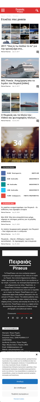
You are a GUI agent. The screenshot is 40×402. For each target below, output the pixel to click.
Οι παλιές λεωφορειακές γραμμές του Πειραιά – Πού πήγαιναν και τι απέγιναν (20, 230)
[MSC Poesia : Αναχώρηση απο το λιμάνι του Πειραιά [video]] (20, 68)
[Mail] (18, 318)
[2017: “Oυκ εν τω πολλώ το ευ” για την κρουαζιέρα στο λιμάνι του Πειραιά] (20, 33)
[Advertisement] (20, 4)
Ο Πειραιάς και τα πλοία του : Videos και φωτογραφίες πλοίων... (19, 116)
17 (37, 121)
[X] (27, 318)
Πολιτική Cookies (19, 399)
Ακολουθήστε (34, 179)
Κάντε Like (35, 173)
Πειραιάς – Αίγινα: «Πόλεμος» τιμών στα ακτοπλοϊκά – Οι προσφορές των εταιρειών (18, 240)
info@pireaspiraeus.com (24, 313)
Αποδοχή (20, 381)
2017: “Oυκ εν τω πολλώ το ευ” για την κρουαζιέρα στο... (19, 47)
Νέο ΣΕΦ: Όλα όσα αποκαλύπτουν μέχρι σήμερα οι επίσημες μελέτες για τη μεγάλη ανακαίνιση (18, 219)
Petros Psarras (6, 51)
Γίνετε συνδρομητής (31, 196)
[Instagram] (13, 318)
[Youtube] (31, 318)
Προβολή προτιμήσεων (20, 394)
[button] (37, 354)
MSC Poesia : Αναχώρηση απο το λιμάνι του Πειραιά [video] (18, 82)
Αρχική (3, 16)
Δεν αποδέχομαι (20, 388)
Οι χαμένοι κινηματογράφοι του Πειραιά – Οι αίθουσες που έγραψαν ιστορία (19, 208)
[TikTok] (22, 318)
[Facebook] (9, 318)
